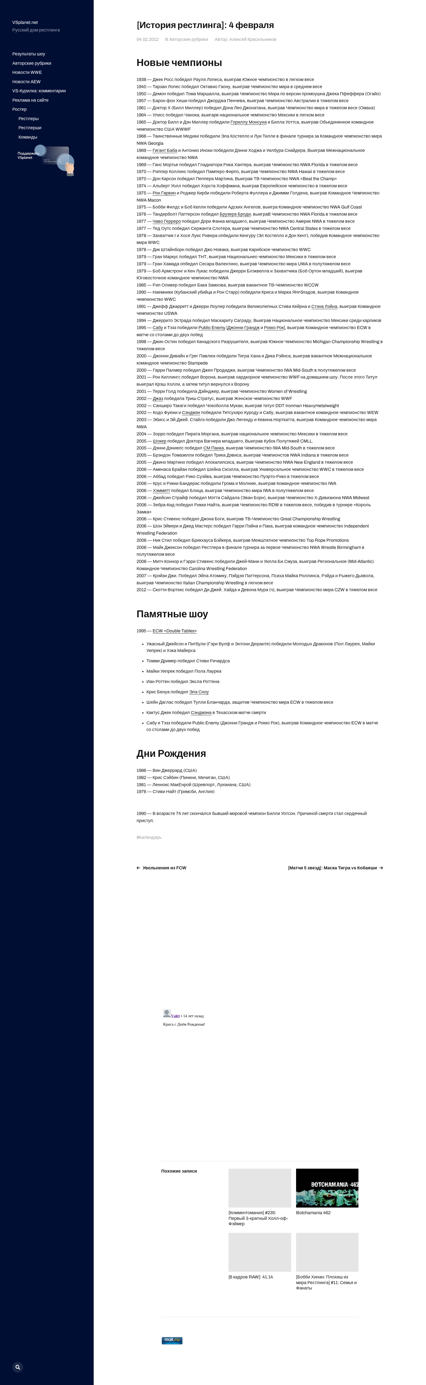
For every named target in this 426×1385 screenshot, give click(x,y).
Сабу (158, 327)
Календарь (150, 837)
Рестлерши (29, 127)
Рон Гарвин (164, 193)
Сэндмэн (191, 412)
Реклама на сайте (30, 100)
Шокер (159, 441)
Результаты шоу (28, 53)
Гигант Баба (165, 150)
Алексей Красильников (252, 39)
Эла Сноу (199, 691)
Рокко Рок (274, 327)
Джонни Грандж (244, 327)
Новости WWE (27, 72)
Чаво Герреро (167, 221)
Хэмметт (161, 490)
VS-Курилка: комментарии (39, 90)
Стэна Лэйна (324, 306)
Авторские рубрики (31, 63)
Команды (27, 137)
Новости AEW (26, 81)
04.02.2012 (148, 39)
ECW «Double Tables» (175, 630)
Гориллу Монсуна (249, 122)
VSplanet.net (25, 22)
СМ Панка (213, 448)
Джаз (158, 398)
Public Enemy (211, 327)
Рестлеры (28, 118)
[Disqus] (259, 937)
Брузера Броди (235, 214)
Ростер (19, 109)
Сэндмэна (201, 712)
